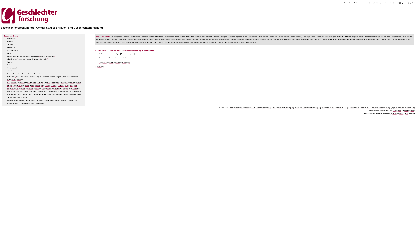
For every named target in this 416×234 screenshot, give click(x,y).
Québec (16, 103)
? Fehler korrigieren (127, 54)
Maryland (73, 85)
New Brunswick (44, 100)
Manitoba (34, 100)
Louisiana (61, 85)
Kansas (47, 85)
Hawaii (21, 85)
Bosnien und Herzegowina (374, 36)
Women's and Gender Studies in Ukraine (113, 58)
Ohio (55, 91)
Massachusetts (12, 88)
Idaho (27, 85)
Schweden (43, 59)
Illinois (32, 85)
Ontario (9, 103)
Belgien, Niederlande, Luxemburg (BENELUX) (23, 56)
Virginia (65, 94)
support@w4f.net (408, 110)
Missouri (45, 88)
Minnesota (29, 88)
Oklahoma (61, 91)
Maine (67, 85)
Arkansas (32, 83)
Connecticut (55, 83)
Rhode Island (11, 94)
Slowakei (32, 77)
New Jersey (11, 91)
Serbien (66, 77)
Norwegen (35, 59)
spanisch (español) (408, 3)
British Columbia (25, 100)
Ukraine (52, 77)
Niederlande (50, 56)
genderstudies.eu (365, 108)
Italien (9, 65)
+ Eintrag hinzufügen (112, 54)
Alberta (16, 100)
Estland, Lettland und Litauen (17, 74)
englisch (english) (377, 3)
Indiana (37, 85)
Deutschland (11, 38)
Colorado (47, 83)
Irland (9, 53)
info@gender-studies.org (381, 108)
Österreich (11, 41)
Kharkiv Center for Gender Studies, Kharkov (114, 62)
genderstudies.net (248, 108)
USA (8, 83)
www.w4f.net (397, 110)
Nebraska (58, 88)
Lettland (37, 74)
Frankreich (11, 47)
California (40, 83)
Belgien (42, 56)
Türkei (9, 71)
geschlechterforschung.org (284, 108)
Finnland (29, 59)
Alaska (20, 83)
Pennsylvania (76, 91)
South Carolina (22, 94)
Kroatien (20, 79)
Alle (112, 36)
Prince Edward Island (27, 103)
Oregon (68, 91)
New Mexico (20, 91)
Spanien (10, 62)
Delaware (63, 83)
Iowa (42, 85)
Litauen (43, 74)
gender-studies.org (235, 108)
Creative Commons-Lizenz (399, 114)
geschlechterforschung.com (265, 108)
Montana (51, 88)
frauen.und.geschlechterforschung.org (308, 108)
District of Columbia (74, 83)
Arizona (26, 83)
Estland (30, 74)
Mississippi (37, 88)
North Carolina (38, 91)
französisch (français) (392, 3)
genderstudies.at (340, 108)
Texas (49, 94)
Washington (72, 94)
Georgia (16, 85)
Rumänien (45, 77)
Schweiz (10, 44)
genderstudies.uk (353, 108)
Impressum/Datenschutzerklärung (403, 108)
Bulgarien (59, 77)
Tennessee (42, 94)
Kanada (10, 100)
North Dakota (48, 91)
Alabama (14, 83)
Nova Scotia (73, 100)
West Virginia (126, 42)
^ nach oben (100, 54)
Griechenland (12, 68)
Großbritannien (12, 50)
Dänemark (21, 59)
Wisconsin (16, 97)
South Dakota (33, 94)
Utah (53, 94)
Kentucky (54, 85)
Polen (18, 77)
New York (28, 91)
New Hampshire (74, 88)
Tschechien (24, 77)
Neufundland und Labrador (59, 100)
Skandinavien (12, 59)
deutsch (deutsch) (363, 3)
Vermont (59, 94)
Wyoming (24, 97)
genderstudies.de (328, 108)
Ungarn (38, 77)
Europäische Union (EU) (122, 36)
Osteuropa (11, 77)
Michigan (22, 88)
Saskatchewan (40, 103)
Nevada (65, 88)
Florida (9, 85)
